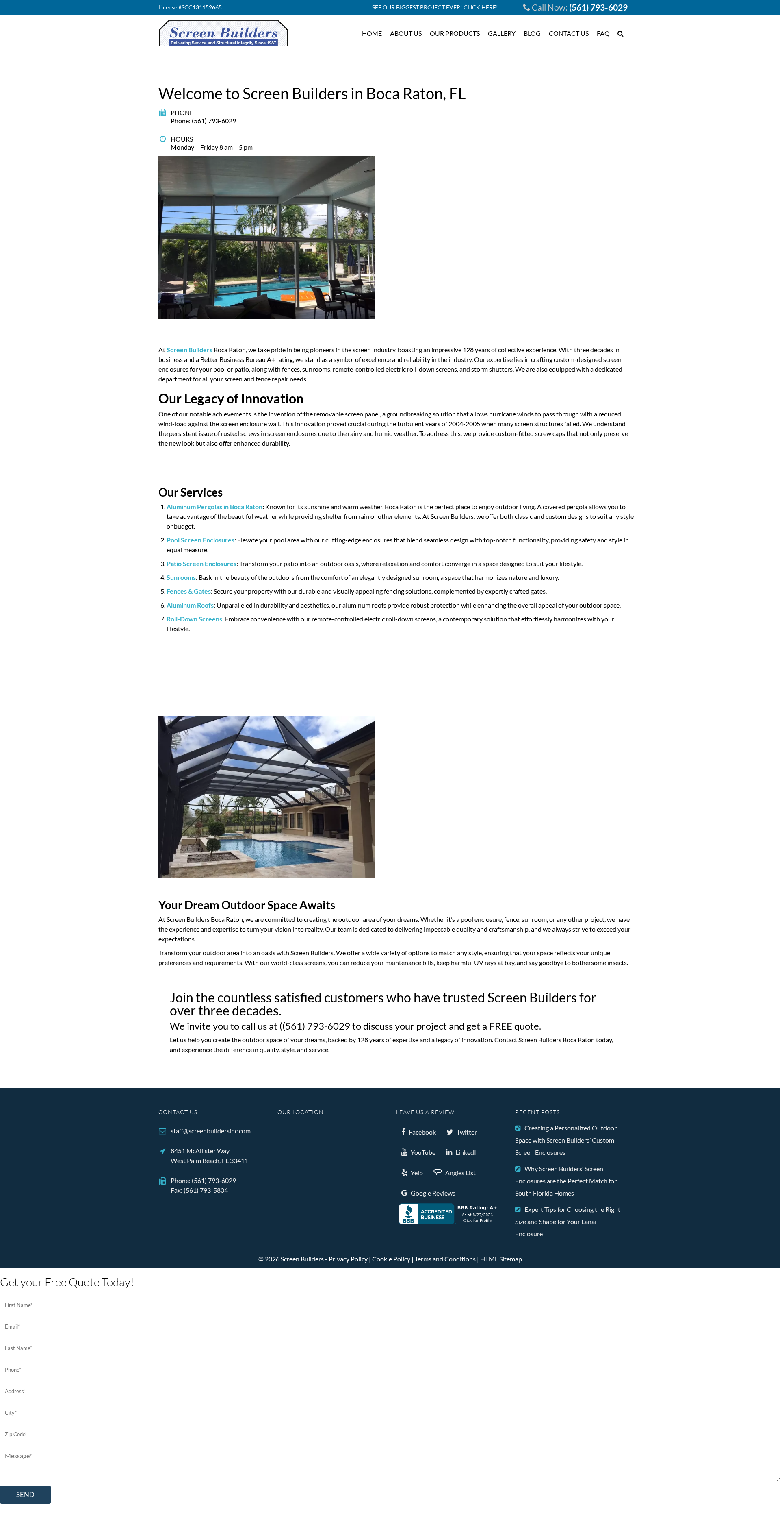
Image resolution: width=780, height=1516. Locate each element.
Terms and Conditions (445, 1259)
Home (372, 33)
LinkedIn (467, 1152)
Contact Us (569, 33)
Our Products (455, 33)
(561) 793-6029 (598, 7)
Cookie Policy (391, 1259)
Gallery (502, 33)
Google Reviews (432, 1193)
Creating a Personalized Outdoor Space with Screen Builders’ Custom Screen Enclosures (566, 1140)
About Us (406, 33)
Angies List (460, 1172)
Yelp (416, 1172)
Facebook (421, 1132)
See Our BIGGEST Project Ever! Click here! (435, 7)
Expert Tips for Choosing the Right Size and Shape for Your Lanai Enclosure (567, 1221)
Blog (532, 33)
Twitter (466, 1132)
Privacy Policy (348, 1259)
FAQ (603, 33)
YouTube (423, 1152)
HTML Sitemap (501, 1259)
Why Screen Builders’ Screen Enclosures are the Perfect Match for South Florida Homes (566, 1181)
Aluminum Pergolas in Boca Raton (214, 506)
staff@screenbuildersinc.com (211, 1131)
